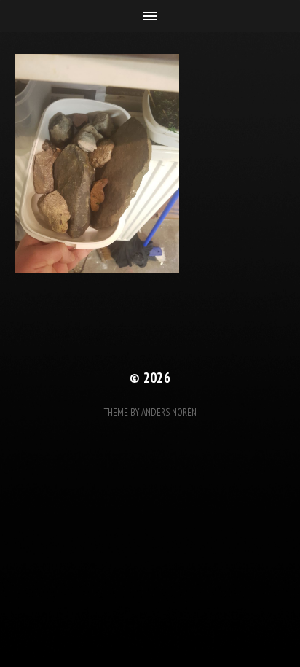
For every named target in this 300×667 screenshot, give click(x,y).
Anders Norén (169, 412)
